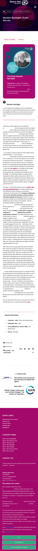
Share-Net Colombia (8, 445)
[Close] (36, 481)
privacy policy (10, 527)
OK (19, 537)
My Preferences (19, 542)
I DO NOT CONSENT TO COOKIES (19, 547)
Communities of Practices (10, 419)
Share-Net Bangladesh (9, 439)
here (28, 302)
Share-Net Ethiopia (8, 447)
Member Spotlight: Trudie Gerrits (21, 11)
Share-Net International (9, 449)
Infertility (8, 350)
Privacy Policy (9, 532)
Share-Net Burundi (8, 443)
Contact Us (5, 421)
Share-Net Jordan (8, 451)
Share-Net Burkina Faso (9, 441)
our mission (13, 168)
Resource (9, 11)
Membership (6, 425)
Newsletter (5, 427)
